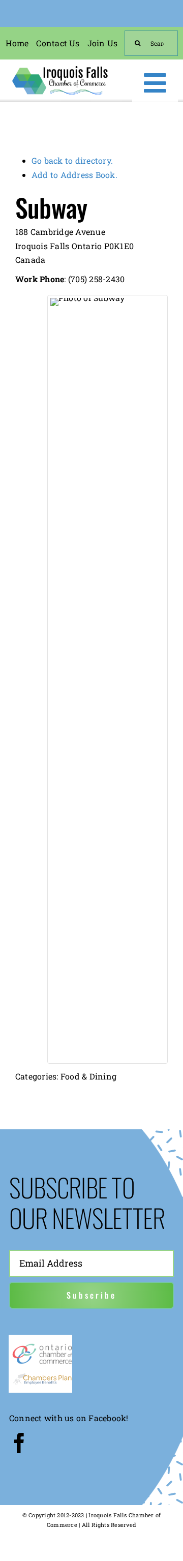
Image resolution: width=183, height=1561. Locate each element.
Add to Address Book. (74, 174)
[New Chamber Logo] (59, 68)
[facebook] (19, 1443)
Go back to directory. (72, 160)
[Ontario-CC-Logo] (42, 1346)
